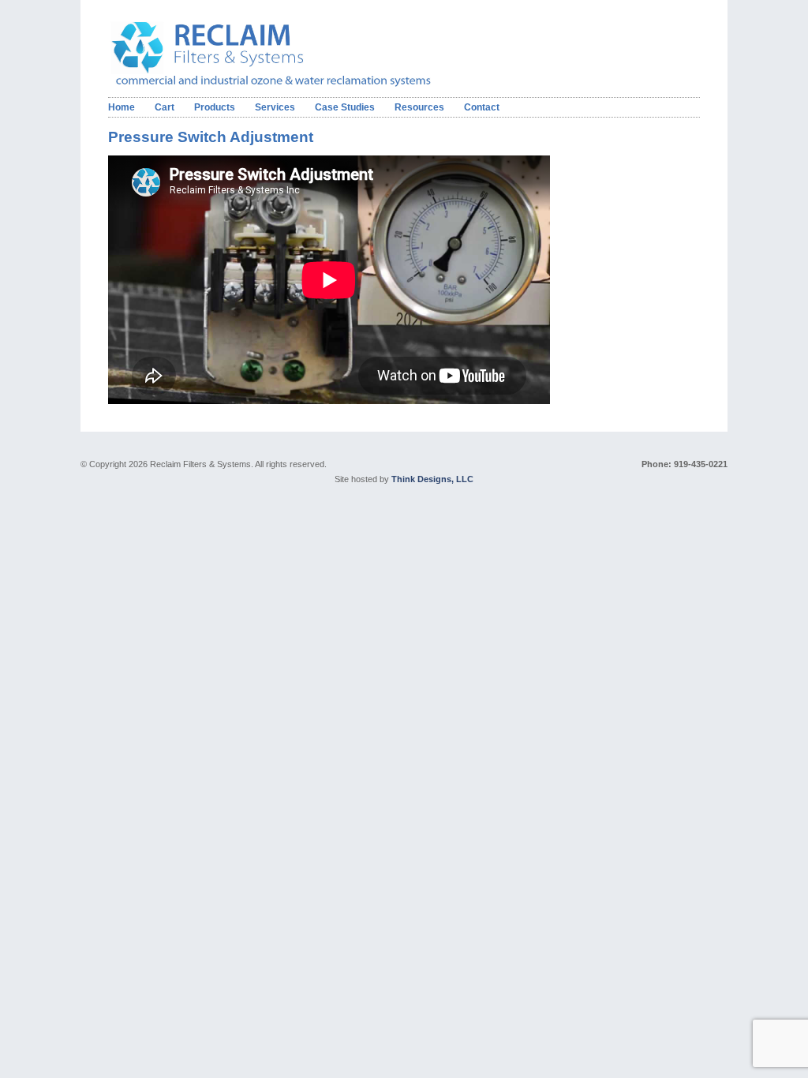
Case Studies (345, 107)
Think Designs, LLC (432, 479)
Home (121, 107)
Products (214, 107)
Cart (164, 107)
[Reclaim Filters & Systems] (295, 83)
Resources (419, 107)
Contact (481, 107)
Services (275, 107)
